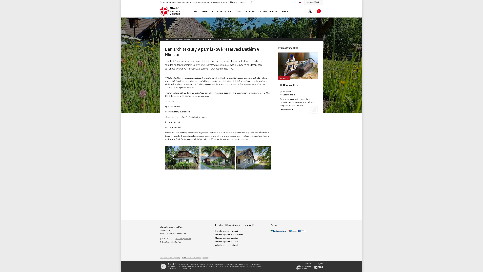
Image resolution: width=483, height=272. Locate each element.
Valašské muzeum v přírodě (226, 244)
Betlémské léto (289, 85)
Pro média (172, 39)
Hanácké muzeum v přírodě (226, 230)
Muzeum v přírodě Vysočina (226, 237)
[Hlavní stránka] (166, 39)
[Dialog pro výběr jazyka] (301, 2)
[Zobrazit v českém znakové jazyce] (310, 11)
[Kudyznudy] (278, 231)
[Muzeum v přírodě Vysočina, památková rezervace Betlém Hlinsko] (182, 157)
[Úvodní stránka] (170, 11)
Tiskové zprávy (183, 39)
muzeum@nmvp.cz (183, 238)
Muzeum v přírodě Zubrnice (226, 241)
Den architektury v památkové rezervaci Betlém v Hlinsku (211, 39)
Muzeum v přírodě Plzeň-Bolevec (229, 234)
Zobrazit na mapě (221, 2)
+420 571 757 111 (239, 2)
